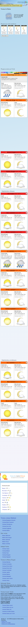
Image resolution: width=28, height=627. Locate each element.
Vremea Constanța (6, 564)
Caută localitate (6, 5)
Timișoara (4, 509)
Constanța (4, 495)
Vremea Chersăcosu (7, 524)
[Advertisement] (14, 52)
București (4, 490)
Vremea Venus (5, 580)
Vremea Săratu (6, 530)
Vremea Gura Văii (6, 526)
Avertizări (13, 5)
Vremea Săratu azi (6, 609)
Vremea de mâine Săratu (8, 611)
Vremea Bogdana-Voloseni (8, 520)
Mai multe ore (5, 35)
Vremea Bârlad (6, 550)
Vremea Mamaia (6, 562)
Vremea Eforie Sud (7, 568)
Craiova (4, 497)
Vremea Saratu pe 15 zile (8, 613)
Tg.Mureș (4, 507)
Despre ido (4, 621)
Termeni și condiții (5, 622)
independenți (7, 600)
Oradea (4, 504)
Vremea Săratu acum (7, 605)
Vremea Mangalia (6, 576)
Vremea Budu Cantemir (8, 522)
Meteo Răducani (6, 535)
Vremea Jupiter (6, 572)
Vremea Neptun (6, 574)
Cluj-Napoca (5, 493)
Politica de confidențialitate (8, 624)
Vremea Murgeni (6, 555)
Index (2, 5)
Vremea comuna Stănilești (8, 518)
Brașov (4, 488)
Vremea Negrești (6, 557)
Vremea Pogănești (6, 528)
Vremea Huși (5, 553)
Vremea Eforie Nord (7, 566)
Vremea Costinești (6, 570)
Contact (17, 5)
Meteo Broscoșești (6, 537)
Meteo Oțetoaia (6, 539)
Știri (10, 5)
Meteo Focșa (5, 541)
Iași (3, 502)
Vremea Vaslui (5, 548)
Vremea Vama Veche (7, 578)
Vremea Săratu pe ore (7, 607)
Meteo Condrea (6, 543)
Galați (3, 500)
